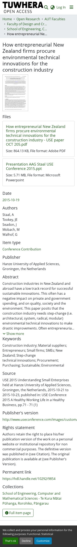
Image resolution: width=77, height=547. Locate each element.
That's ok (10, 541)
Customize (43, 541)
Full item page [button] (19, 513)
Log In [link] (61, 7)
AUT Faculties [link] (55, 19)
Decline (26, 541)
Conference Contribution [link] (21, 249)
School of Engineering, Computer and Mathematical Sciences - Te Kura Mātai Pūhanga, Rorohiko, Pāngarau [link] (27, 29)
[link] (38, 135)
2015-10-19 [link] (10, 200)
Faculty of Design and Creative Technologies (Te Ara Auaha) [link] (27, 24)
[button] (23, 7)
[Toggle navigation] (71, 7)
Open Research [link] (28, 19)
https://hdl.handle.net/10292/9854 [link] (28, 478)
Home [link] (7, 19)
